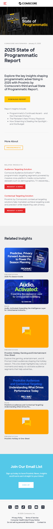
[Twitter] (10, 508)
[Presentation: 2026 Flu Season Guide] (26, 260)
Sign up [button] (26, 485)
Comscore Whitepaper (16, 43)
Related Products (14, 165)
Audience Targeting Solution (18, 169)
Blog (7, 306)
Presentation (11, 274)
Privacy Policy (17, 518)
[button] (5, 3)
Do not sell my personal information (20, 522)
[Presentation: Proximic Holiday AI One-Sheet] (26, 422)
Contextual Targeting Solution (19, 196)
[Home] (28, 3)
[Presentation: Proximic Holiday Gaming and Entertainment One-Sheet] (26, 331)
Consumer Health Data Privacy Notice (25, 520)
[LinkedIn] (16, 508)
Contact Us (41, 522)
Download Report (17, 99)
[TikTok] (23, 508)
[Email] (43, 508)
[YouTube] (36, 508)
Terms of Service (32, 518)
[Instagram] (30, 508)
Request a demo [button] (15, 187)
